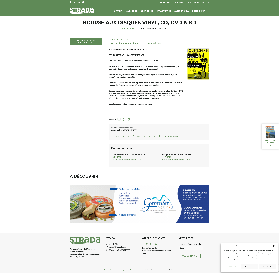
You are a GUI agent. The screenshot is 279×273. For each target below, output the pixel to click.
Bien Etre (117, 157)
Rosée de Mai (199, 11)
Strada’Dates (164, 11)
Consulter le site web (169, 136)
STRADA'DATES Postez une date (86, 42)
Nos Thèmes (147, 11)
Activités (166, 157)
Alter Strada (181, 11)
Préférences (267, 266)
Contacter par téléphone (145, 136)
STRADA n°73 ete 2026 (270, 141)
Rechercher (165, 2)
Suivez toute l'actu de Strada (190, 244)
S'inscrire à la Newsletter (198, 2)
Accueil (116, 28)
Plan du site (108, 270)
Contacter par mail (121, 136)
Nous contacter (189, 256)
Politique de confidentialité (139, 270)
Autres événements (119, 39)
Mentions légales (121, 270)
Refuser (249, 266)
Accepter (231, 266)
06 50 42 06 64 (113, 244)
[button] (275, 246)
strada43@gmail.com (117, 247)
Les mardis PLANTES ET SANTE (129, 154)
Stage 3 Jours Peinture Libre (176, 154)
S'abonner (179, 2)
